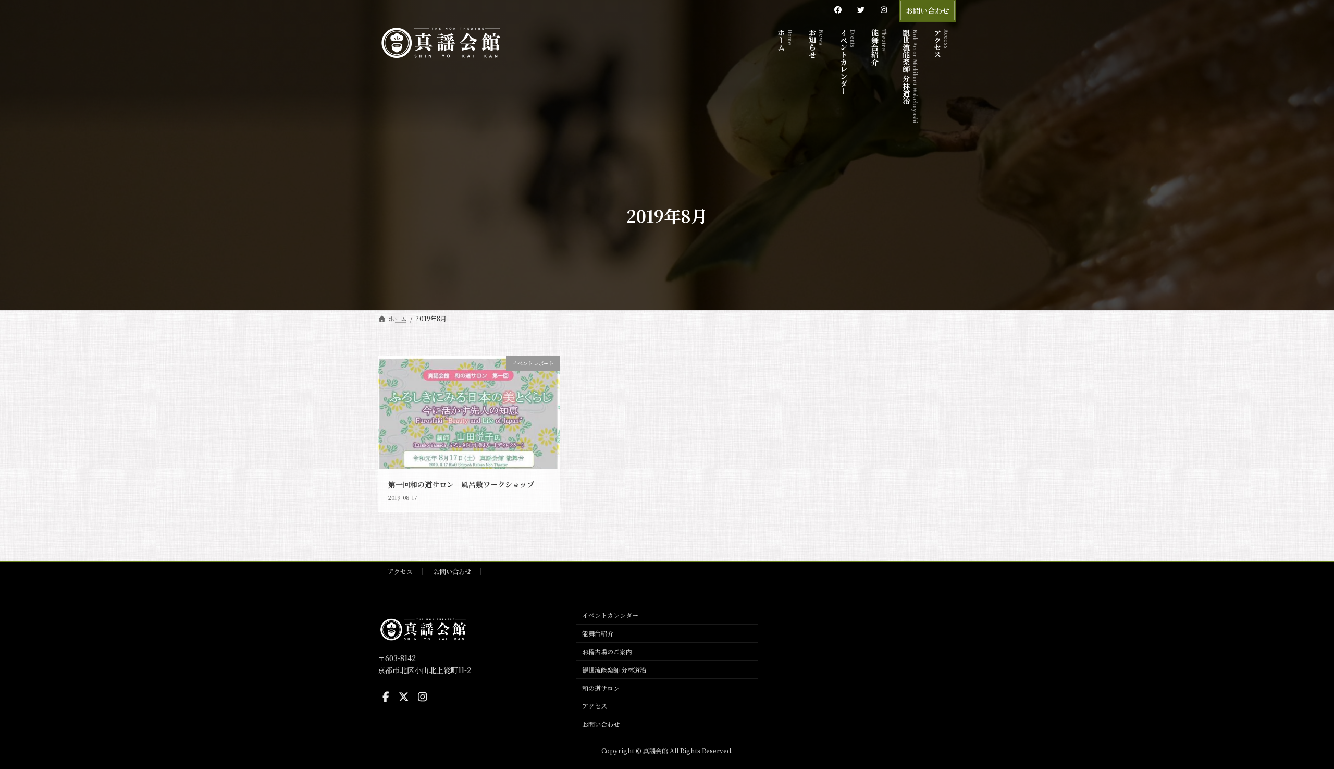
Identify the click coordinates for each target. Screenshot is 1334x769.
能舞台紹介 (597, 633)
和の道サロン (601, 687)
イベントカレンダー (610, 615)
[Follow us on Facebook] (385, 697)
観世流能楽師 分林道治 (614, 669)
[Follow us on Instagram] (422, 697)
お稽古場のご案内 (607, 651)
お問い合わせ (927, 10)
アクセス (400, 571)
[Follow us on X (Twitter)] (404, 697)
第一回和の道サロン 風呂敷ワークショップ (461, 484)
